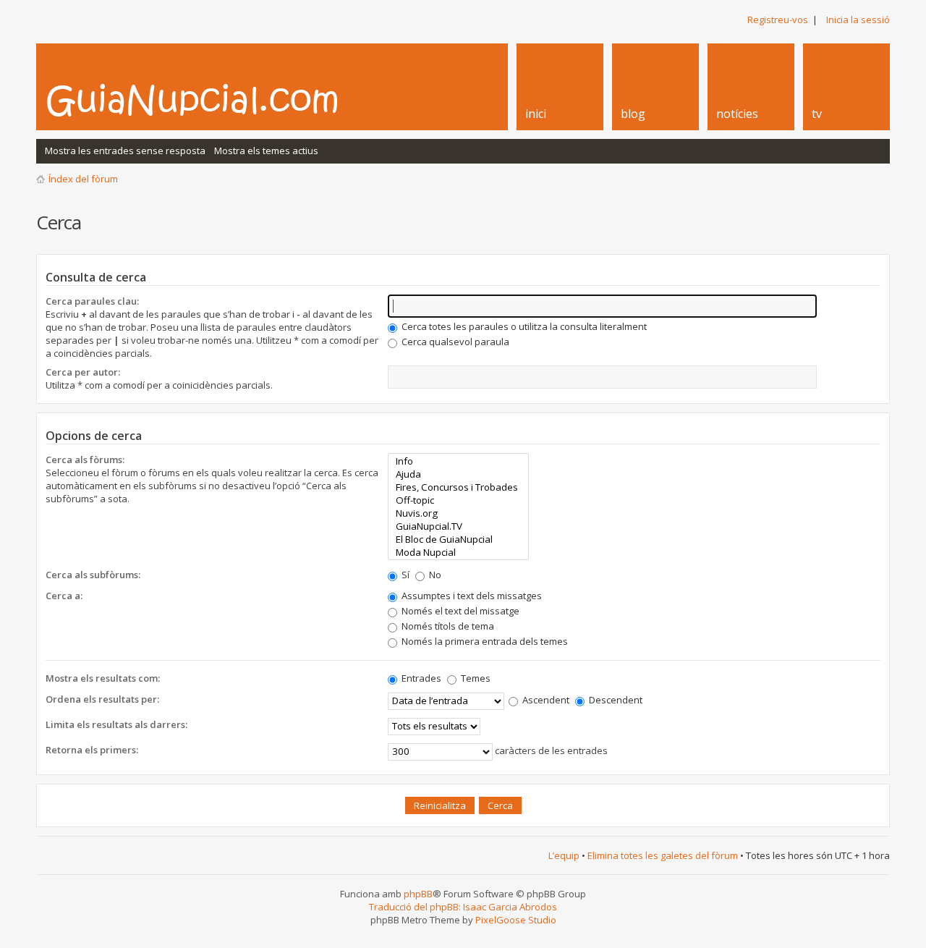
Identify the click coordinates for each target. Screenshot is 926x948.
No (434, 574)
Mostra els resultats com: (103, 678)
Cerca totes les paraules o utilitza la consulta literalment (523, 326)
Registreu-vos (777, 19)
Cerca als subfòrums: (93, 574)
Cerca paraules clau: (92, 301)
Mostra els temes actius (266, 150)
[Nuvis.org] (458, 513)
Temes (474, 678)
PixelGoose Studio (515, 919)
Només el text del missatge (459, 610)
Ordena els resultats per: (102, 699)
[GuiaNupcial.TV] (458, 526)
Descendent (614, 699)
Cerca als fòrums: (85, 459)
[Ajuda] (458, 474)
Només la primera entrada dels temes (483, 641)
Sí (404, 574)
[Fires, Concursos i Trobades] (458, 487)
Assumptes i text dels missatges (470, 595)
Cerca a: (64, 595)
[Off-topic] (458, 500)
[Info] (458, 460)
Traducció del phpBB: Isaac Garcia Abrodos (463, 906)
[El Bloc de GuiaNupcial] (458, 539)
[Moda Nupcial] (458, 552)
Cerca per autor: (83, 371)
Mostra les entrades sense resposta (125, 150)
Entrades (420, 678)
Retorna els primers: (92, 749)
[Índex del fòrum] (207, 100)
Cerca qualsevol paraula (454, 341)
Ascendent (544, 699)
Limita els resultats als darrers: (116, 724)
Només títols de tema (446, 625)
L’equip (563, 855)
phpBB (418, 893)
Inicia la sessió (858, 19)
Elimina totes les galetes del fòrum (662, 855)
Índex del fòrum (83, 178)
